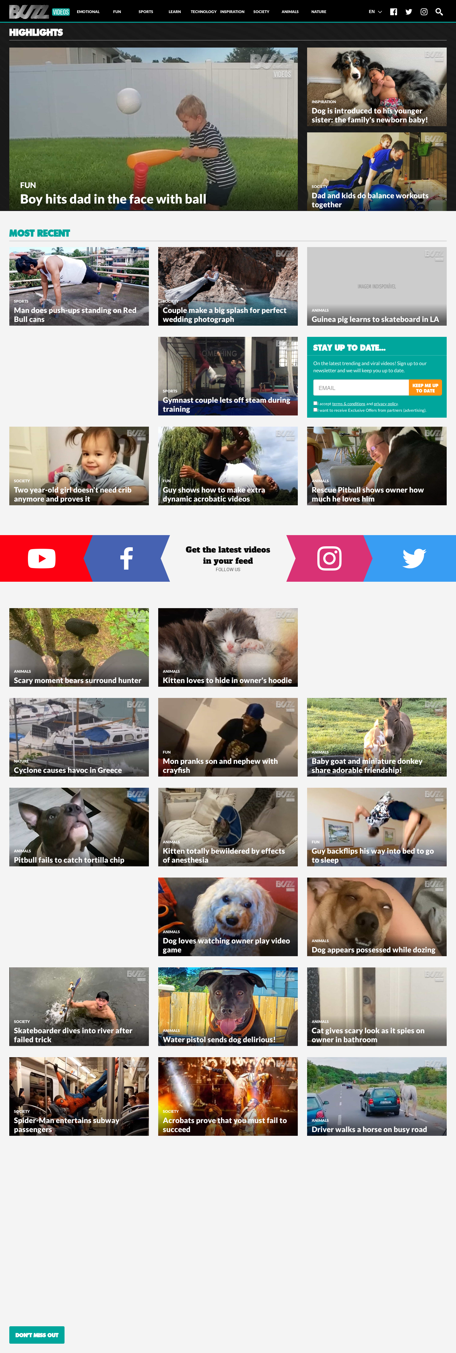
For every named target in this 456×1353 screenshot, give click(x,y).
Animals (320, 310)
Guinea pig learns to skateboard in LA (375, 318)
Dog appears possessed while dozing (374, 949)
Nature (21, 761)
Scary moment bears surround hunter (77, 680)
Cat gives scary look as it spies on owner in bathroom (368, 1035)
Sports (21, 301)
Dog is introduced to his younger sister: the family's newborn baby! (370, 115)
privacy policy (386, 403)
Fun (28, 185)
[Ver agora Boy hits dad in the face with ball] (153, 128)
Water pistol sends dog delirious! (219, 1039)
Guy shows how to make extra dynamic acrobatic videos (214, 494)
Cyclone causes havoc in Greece (68, 769)
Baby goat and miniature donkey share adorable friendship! (367, 765)
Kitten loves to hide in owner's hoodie (227, 680)
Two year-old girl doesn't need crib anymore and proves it (73, 494)
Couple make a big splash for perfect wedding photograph (225, 314)
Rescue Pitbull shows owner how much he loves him (368, 494)
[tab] (88, 12)
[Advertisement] (55, 376)
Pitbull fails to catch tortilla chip (69, 859)
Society (320, 186)
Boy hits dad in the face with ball (113, 198)
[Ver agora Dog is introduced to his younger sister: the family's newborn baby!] (377, 86)
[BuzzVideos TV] (39, 12)
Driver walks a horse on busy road (369, 1129)
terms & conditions (348, 403)
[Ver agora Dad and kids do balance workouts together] (377, 171)
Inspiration (324, 101)
